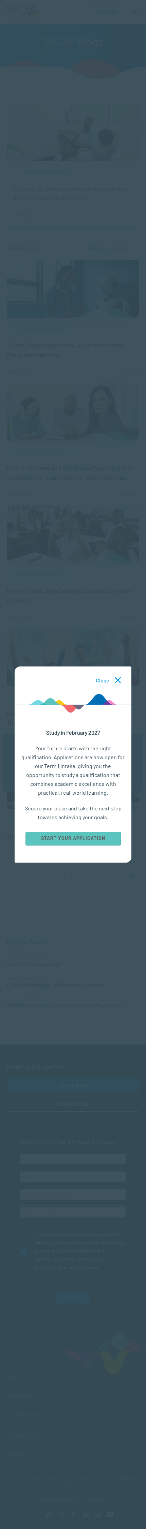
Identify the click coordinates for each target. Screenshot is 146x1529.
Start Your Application (73, 838)
